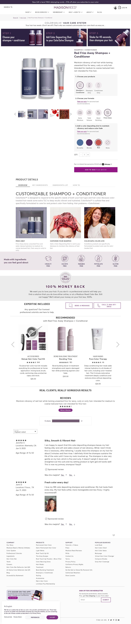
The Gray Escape (42, 556)
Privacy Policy (70, 561)
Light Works (40, 550)
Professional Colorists (14, 553)
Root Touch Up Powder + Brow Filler (49, 559)
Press (67, 548)
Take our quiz (82, 101)
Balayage (98, 553)
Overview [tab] (24, 185)
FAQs (67, 553)
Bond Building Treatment (45, 570)
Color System (11, 550)
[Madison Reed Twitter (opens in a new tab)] (111, 620)
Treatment (39, 567)
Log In (124, 8)
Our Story (10, 545)
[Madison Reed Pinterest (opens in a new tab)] (114, 620)
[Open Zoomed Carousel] (43, 78)
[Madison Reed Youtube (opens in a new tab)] (119, 620)
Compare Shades (101, 559)
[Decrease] (81, 154)
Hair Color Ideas (101, 550)
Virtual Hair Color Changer (104, 556)
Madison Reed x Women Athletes (18, 548)
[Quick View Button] (33, 338)
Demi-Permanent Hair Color (46, 548)
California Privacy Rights (74, 564)
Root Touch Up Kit (42, 553)
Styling (38, 575)
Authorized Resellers (73, 573)
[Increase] (88, 154)
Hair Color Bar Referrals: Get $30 (18, 567)
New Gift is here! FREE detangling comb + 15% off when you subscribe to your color (65, 2)
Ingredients (11, 556)
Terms (68, 559)
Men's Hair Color (42, 581)
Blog (8, 573)
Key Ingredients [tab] (41, 185)
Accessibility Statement (15, 575)
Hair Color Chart (101, 548)
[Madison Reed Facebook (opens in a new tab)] (109, 620)
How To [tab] (77, 185)
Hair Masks (40, 564)
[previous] (15, 114)
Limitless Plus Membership (45, 584)
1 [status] (84, 154)
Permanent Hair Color (44, 545)
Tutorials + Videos (72, 545)
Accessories (40, 578)
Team (9, 561)
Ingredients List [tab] (61, 185)
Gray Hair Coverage (102, 561)
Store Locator (70, 575)
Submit (106, 600)
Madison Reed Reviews (74, 550)
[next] (70, 114)
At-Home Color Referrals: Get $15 (18, 570)
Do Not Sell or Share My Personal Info (79, 570)
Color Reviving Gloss (43, 561)
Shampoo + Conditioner (44, 573)
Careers (9, 564)
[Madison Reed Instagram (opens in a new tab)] (116, 620)
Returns (68, 567)
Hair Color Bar (12, 559)
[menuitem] (100, 12)
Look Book (98, 545)
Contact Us (69, 556)
